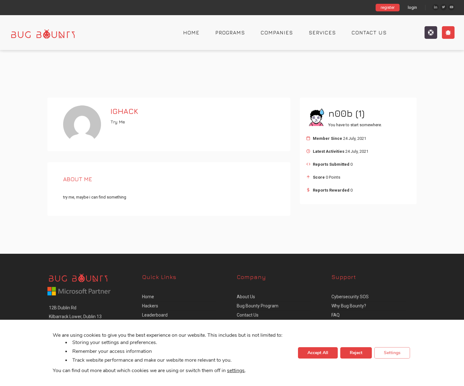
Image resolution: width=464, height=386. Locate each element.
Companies (277, 32)
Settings (392, 353)
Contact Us (369, 32)
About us (246, 296)
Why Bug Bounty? (348, 305)
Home (191, 32)
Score (319, 177)
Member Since (327, 138)
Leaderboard (155, 315)
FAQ (335, 315)
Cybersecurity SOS (350, 296)
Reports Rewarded (331, 190)
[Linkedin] (435, 7)
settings (236, 371)
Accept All (317, 353)
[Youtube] (451, 7)
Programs (230, 32)
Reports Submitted (331, 164)
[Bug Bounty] (48, 32)
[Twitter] (443, 7)
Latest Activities (328, 151)
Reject (356, 353)
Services (322, 32)
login (412, 7)
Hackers (150, 305)
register (388, 7)
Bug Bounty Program (257, 305)
